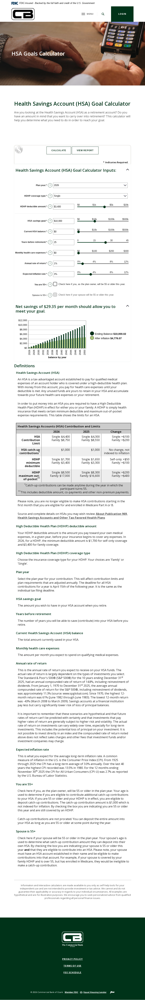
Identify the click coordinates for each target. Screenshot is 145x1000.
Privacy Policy (72, 959)
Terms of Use (72, 965)
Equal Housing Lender (94, 992)
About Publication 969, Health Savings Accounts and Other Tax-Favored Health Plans (73, 516)
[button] (72, 170)
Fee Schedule (72, 972)
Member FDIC (71, 992)
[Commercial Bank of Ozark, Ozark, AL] (22, 14)
